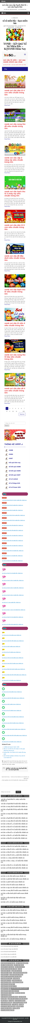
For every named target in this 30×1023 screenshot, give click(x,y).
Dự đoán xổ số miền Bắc (18, 982)
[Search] (28, 13)
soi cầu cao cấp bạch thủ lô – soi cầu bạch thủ (15, 6)
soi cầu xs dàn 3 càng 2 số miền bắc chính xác (13, 609)
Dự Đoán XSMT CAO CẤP (16, 971)
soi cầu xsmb (15, 1004)
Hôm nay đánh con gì (20, 993)
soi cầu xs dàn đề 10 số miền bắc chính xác (13, 550)
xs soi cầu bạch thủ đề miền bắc (8, 951)
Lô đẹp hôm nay (22, 997)
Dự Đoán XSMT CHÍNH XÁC (6, 973)
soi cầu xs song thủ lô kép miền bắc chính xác (13, 520)
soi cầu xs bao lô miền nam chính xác (11, 652)
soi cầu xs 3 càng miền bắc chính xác (11, 602)
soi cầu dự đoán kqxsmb (6, 1002)
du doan (20, 969)
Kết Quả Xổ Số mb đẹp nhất (14, 761)
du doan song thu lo (5, 971)
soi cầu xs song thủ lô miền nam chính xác (12, 663)
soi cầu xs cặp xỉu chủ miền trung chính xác (13, 716)
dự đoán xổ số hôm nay (6, 982)
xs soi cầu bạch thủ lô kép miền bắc (9, 946)
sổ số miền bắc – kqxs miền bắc (15, 22)
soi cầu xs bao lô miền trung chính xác (11, 710)
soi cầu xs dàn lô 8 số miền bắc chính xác (12, 573)
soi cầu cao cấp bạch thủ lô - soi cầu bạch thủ (15, 26)
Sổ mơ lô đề (15, 18)
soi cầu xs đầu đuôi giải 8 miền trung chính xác (14, 729)
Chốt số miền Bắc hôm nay (7, 965)
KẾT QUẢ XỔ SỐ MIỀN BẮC (17, 762)
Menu (4, 1)
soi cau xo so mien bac (20, 1000)
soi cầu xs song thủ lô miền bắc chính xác (12, 510)
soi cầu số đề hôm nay (6, 1004)
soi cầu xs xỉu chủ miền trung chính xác (12, 691)
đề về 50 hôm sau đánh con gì (7, 1010)
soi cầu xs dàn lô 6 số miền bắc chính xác (12, 560)
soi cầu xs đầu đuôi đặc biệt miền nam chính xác (14, 674)
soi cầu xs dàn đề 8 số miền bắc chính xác (12, 545)
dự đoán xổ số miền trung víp (7, 993)
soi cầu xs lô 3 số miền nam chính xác (11, 680)
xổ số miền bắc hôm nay (6, 1008)
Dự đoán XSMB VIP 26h (6, 980)
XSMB (13, 764)
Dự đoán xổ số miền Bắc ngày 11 (7, 984)
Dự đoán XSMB (16, 978)
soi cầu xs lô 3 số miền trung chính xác (12, 741)
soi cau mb (11, 1000)
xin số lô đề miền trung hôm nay (8, 1006)
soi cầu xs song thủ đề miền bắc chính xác (12, 530)
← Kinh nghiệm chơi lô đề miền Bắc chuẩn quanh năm (14, 780)
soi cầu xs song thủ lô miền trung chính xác (13, 723)
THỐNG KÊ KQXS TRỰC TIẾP (11, 747)
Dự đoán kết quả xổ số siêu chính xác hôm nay (11, 976)
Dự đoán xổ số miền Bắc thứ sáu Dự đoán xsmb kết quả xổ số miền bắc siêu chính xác (14, 988)
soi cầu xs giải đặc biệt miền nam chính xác (13, 640)
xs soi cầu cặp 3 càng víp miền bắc (9, 949)
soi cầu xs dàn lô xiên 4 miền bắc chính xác (13, 595)
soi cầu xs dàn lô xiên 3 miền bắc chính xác (13, 587)
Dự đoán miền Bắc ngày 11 (6, 978)
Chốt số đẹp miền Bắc (18, 965)
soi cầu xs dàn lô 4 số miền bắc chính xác (12, 555)
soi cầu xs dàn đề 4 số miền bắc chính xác (12, 535)
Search (18, 791)
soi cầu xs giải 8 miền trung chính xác (11, 704)
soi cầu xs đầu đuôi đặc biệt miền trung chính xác (14, 735)
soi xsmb (21, 1004)
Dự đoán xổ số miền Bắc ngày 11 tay (8, 986)
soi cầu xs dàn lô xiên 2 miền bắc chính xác (13, 580)
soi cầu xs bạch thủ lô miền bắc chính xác (12, 505)
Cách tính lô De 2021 (19, 967)
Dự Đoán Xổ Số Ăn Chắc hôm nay (20, 973)
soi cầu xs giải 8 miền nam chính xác (11, 646)
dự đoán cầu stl (4, 974)
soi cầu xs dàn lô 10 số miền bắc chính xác (12, 617)
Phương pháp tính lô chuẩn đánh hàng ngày (17, 998)
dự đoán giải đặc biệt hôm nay (16, 974)
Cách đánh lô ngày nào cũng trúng (9, 969)
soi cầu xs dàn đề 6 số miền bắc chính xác (12, 540)
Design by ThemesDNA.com (15, 1021)
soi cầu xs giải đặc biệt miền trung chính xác (13, 698)
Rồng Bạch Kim (4, 1000)
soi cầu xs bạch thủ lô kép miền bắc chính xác (13, 515)
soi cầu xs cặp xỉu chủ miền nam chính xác (12, 657)
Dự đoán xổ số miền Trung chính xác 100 (10, 991)
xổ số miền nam (16, 1008)
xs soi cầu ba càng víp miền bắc (8, 954)
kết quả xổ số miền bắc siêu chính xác (9, 997)
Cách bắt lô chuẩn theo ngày (7, 967)
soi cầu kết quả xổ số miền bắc (19, 1002)
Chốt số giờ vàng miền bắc (22, 963)
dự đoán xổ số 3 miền (16, 980)
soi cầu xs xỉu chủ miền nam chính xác (11, 635)
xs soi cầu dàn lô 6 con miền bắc (9, 956)
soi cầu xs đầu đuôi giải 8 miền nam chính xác (13, 669)
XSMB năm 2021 (20, 1006)
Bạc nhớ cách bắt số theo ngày (8, 963)
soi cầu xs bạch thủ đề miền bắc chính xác (12, 525)
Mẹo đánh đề (3, 998)
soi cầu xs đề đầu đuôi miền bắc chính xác (12, 624)
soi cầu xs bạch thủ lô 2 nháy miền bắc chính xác (14, 500)
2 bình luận (18, 27)
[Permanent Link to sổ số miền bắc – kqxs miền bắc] (15, 35)
